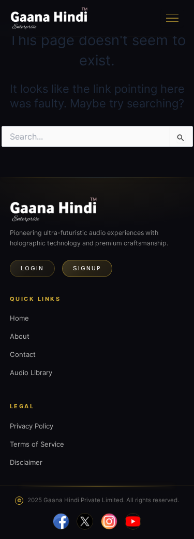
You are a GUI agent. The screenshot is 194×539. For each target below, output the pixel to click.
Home (19, 318)
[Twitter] (85, 521)
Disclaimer (26, 462)
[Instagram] (109, 521)
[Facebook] (61, 521)
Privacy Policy (31, 426)
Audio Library (31, 372)
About (19, 336)
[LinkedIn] (133, 521)
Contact (23, 354)
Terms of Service (37, 444)
